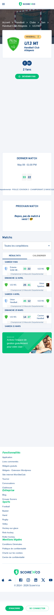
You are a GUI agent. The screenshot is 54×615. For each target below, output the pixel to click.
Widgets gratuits (9, 466)
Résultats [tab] (15, 255)
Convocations (8, 483)
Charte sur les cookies (12, 553)
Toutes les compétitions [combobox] (16, 246)
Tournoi (5, 479)
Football (6, 506)
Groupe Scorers (9, 499)
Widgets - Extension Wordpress (16, 470)
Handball (19, 22)
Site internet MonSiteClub (13, 474)
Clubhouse (7, 487)
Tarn (43, 22)
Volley (5, 524)
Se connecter (37, 608)
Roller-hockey (8, 537)
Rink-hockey (8, 532)
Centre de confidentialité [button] (13, 557)
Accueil (6, 22)
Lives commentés (10, 461)
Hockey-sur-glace (10, 528)
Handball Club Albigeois (14, 26)
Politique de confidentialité (14, 548)
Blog (4, 495)
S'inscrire (14, 608)
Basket (5, 511)
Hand (4, 515)
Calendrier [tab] (39, 255)
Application (7, 457)
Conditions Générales (12, 544)
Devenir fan (28, 76)
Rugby (5, 519)
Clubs (33, 22)
